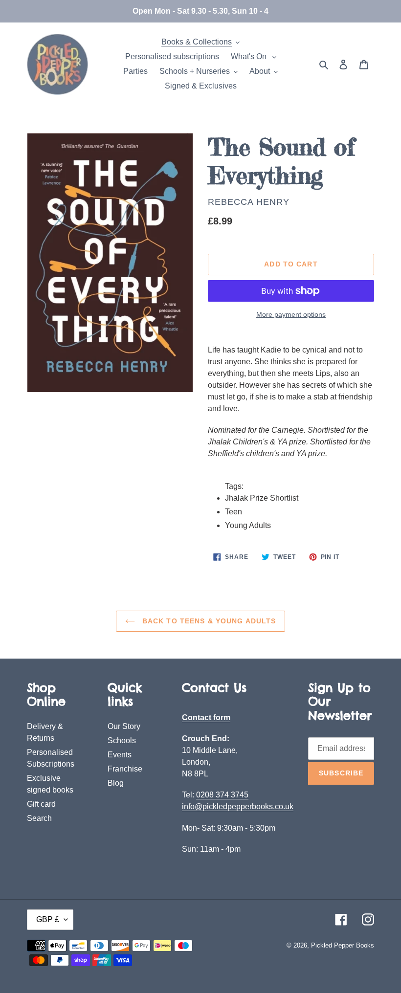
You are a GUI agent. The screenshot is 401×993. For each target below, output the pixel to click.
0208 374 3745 (222, 795)
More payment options (291, 314)
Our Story (124, 726)
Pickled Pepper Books (342, 945)
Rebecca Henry (249, 202)
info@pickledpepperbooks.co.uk (237, 806)
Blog (116, 783)
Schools (122, 740)
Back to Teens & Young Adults (208, 621)
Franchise (125, 769)
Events (120, 754)
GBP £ (47, 919)
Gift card (41, 804)
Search (39, 818)
